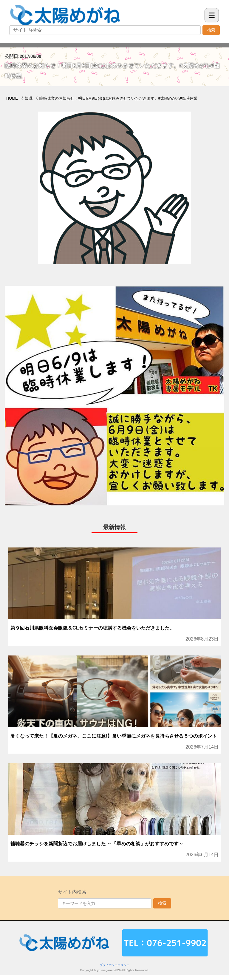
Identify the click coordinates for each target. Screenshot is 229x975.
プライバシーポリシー (114, 965)
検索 (211, 30)
